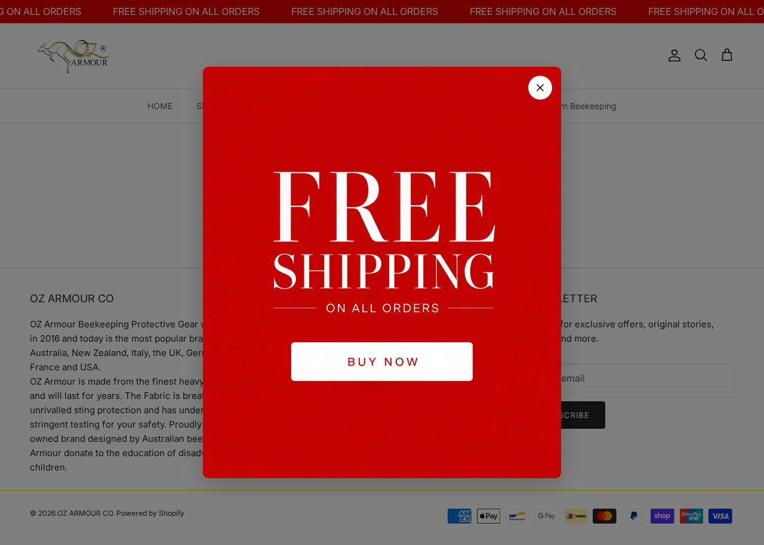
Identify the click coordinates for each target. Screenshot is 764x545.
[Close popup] (540, 88)
